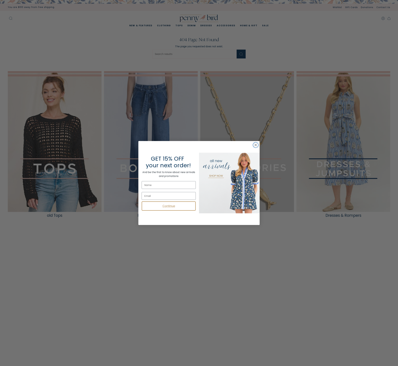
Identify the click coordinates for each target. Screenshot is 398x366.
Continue (168, 206)
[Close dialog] (255, 145)
